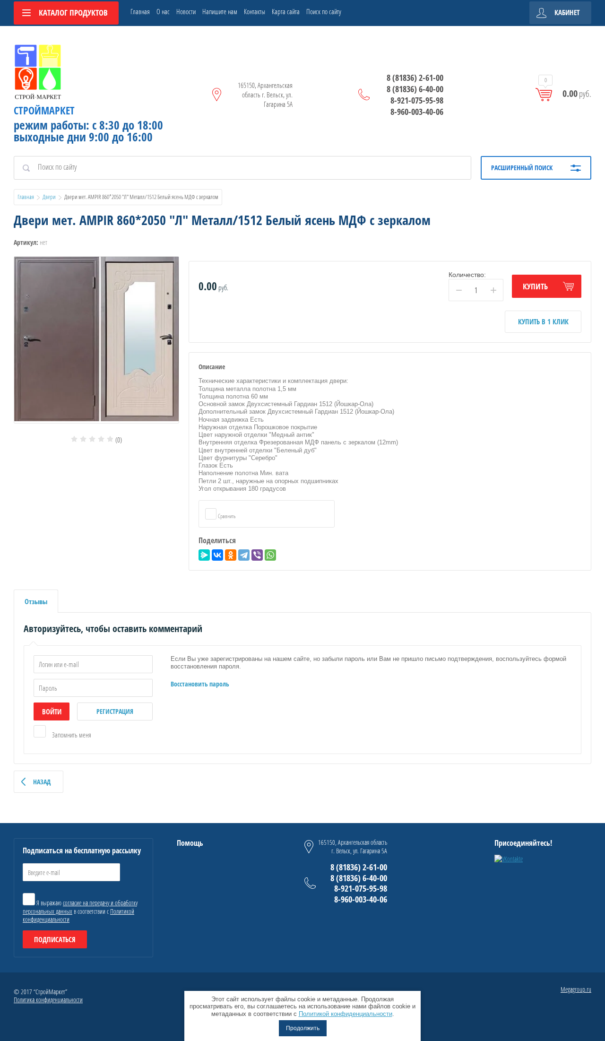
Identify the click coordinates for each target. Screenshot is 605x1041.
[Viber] (257, 555)
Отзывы (36, 601)
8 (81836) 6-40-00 (415, 89)
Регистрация (114, 711)
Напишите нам (219, 11)
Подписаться (55, 939)
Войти (51, 711)
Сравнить (226, 516)
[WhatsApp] (270, 555)
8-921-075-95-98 (416, 100)
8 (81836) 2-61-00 (415, 77)
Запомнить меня (71, 734)
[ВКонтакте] (217, 555)
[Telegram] (244, 555)
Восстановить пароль (200, 683)
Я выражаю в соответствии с (80, 911)
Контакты (254, 11)
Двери (49, 196)
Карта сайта (286, 11)
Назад (42, 781)
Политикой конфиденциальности (345, 1013)
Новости (186, 11)
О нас (163, 11)
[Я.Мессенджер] (204, 555)
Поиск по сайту (323, 11)
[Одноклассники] (230, 555)
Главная (140, 11)
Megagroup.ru (576, 989)
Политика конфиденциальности (48, 999)
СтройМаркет (44, 110)
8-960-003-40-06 (416, 111)
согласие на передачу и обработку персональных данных (80, 907)
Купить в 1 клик (543, 321)
